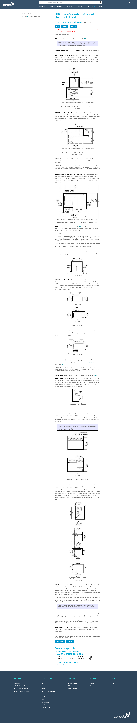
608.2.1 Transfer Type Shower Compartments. (67, 55)
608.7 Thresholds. (60, 613)
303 (76, 615)
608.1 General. (59, 38)
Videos (44, 699)
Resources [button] (90, 6)
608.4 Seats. (58, 359)
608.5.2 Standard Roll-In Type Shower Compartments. (69, 412)
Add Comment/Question (61, 665)
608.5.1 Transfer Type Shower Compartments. (67, 378)
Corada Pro (42, 6)
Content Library (46, 702)
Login (126, 2)
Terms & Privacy (72, 688)
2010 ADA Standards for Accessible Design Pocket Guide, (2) (75, 657)
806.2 (90, 362)
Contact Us (93, 683)
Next (70, 641)
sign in (28, 16)
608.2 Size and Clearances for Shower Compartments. (69, 50)
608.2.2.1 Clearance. (60, 158)
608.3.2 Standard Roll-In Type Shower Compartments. (69, 279)
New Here (93, 686)
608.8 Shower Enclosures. (62, 627)
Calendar (44, 688)
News (43, 697)
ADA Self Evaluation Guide (21, 691)
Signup (133, 2)
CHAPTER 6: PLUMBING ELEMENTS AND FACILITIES (69, 22)
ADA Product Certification (56, 6)
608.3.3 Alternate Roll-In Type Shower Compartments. (69, 330)
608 (85, 38)
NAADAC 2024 (46, 707)
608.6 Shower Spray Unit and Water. (64, 585)
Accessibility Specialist (48, 691)
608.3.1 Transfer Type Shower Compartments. (67, 251)
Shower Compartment (73, 651)
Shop (100, 6)
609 (80, 226)
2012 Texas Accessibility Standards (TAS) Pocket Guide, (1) (74, 659)
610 (62, 364)
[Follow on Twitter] (113, 683)
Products (69, 6)
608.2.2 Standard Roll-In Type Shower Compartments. (69, 112)
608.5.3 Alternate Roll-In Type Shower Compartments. (69, 484)
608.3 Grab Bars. (59, 226)
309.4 (95, 375)
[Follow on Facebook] (121, 683)
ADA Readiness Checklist (21, 688)
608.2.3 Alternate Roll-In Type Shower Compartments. (69, 174)
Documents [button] (79, 6)
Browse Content (46, 694)
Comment (64, 26)
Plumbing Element (61, 651)
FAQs (69, 686)
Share (57, 26)
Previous (60, 641)
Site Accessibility (72, 683)
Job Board (44, 705)
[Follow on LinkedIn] (117, 683)
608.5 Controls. (59, 375)
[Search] (100, 2)
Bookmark (73, 26)
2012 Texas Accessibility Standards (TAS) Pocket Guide (68, 21)
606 (76, 165)
